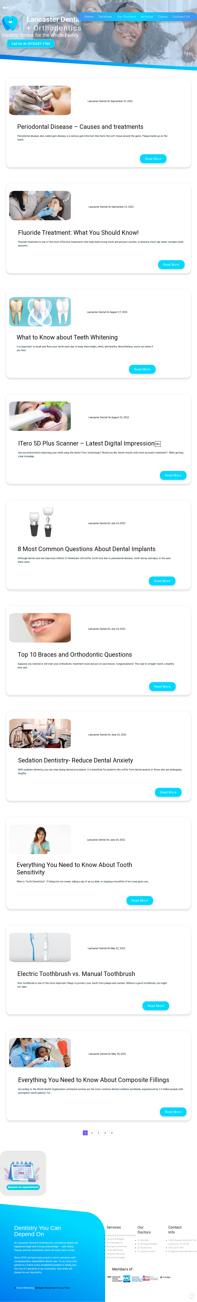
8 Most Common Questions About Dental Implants (87, 549)
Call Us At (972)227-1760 (31, 44)
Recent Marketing (25, 1288)
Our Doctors (126, 16)
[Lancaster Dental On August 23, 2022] (71, 420)
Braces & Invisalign (116, 1257)
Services (105, 16)
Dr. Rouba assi (145, 1247)
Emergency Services (117, 1246)
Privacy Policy (63, 1288)
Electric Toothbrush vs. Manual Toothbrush (76, 974)
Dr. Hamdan (143, 1240)
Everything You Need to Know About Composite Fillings (93, 1080)
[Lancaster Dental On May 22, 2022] (69, 951)
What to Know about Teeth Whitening (67, 337)
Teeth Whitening (115, 1250)
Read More (153, 159)
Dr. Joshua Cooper (146, 1251)
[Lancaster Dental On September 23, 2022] (73, 104)
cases (163, 16)
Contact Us (181, 16)
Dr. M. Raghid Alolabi (147, 1244)
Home (89, 16)
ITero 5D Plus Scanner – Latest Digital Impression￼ (89, 443)
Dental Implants (114, 1243)
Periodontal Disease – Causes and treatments (80, 126)
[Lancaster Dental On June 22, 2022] (69, 737)
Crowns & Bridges (115, 1239)
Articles (147, 16)
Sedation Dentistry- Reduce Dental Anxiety (75, 760)
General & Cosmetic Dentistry (121, 1235)
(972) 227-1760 (175, 1247)
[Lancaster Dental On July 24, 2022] (69, 526)
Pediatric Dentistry (116, 1254)
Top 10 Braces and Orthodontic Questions (75, 654)
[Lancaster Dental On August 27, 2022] (70, 315)
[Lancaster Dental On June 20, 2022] (69, 843)
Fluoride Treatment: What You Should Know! (78, 232)
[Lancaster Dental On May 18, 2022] (69, 1057)
